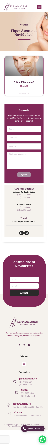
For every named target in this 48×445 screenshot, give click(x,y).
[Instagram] (26, 233)
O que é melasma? (24, 82)
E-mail (24, 218)
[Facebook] (21, 233)
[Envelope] (28, 345)
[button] (39, 7)
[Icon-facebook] (19, 345)
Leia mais (24, 86)
